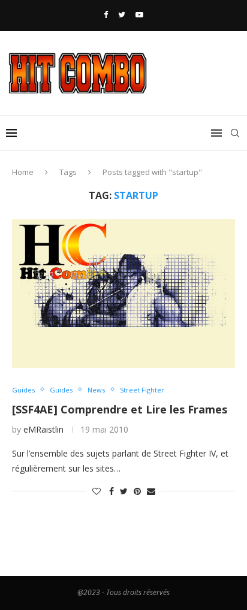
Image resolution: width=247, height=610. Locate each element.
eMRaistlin (43, 429)
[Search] (235, 133)
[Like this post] (96, 491)
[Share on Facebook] (111, 491)
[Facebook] (106, 14)
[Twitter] (121, 14)
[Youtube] (139, 14)
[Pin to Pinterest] (137, 491)
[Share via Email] (151, 491)
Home (23, 172)
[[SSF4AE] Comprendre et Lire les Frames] (123, 293)
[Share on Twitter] (124, 491)
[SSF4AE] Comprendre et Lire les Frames (119, 409)
